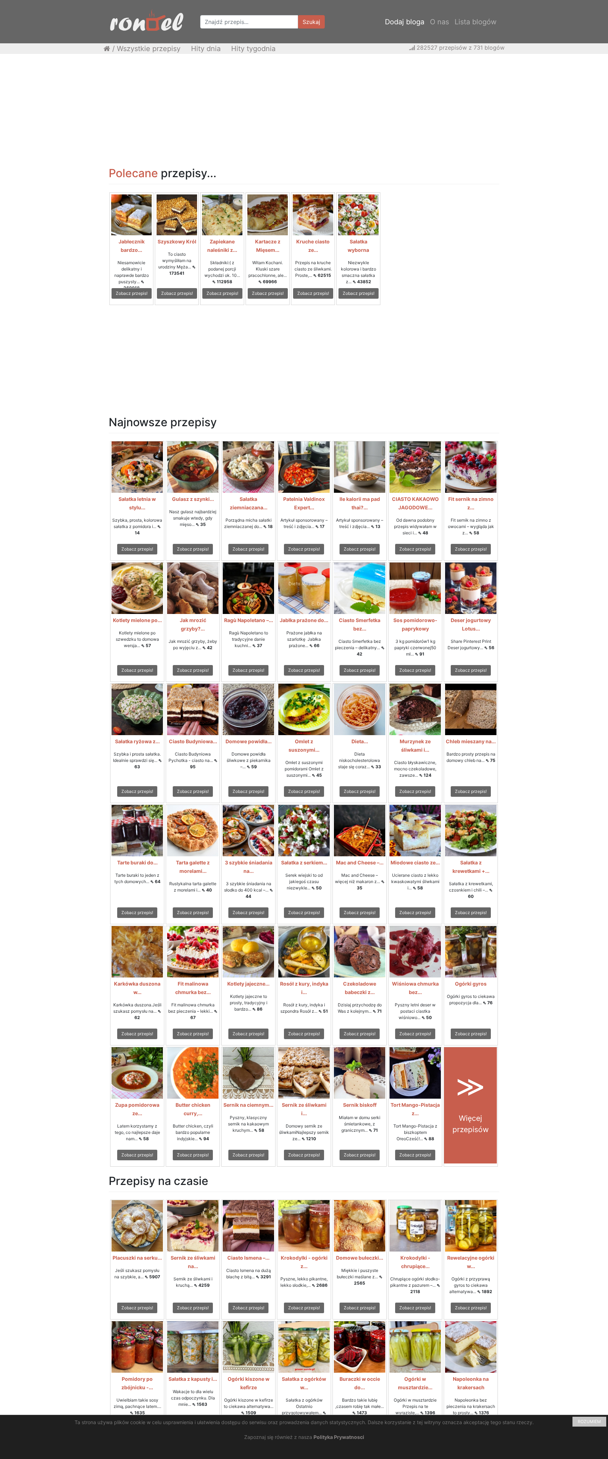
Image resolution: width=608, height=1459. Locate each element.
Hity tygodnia (253, 48)
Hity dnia (206, 48)
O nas (439, 22)
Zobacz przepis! (131, 293)
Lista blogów (475, 22)
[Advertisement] (304, 110)
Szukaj (311, 21)
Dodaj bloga (404, 22)
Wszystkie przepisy (148, 48)
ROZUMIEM (589, 1421)
